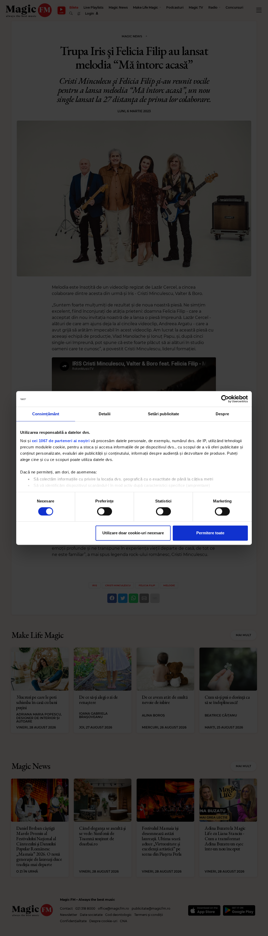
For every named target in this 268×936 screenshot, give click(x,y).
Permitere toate (210, 533)
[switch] (104, 511)
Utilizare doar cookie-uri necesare (133, 533)
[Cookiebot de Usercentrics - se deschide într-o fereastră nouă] (225, 399)
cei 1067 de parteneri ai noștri (61, 441)
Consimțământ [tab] (45, 414)
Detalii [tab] (104, 414)
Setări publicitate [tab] (163, 414)
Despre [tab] (222, 414)
